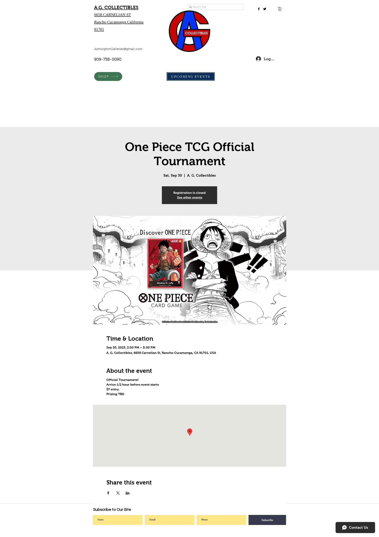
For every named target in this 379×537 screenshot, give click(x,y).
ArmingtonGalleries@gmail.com (118, 49)
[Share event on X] (118, 493)
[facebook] (259, 9)
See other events (189, 197)
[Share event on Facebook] (108, 493)
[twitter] (265, 9)
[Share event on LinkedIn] (127, 493)
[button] (280, 9)
